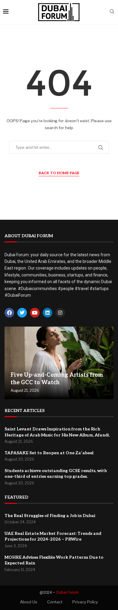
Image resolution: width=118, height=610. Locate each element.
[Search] (112, 11)
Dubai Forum (67, 592)
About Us (28, 601)
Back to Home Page (59, 173)
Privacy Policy (85, 601)
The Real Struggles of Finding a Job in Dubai (50, 515)
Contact (54, 601)
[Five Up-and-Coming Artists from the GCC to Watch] (59, 363)
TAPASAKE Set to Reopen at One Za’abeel (49, 452)
